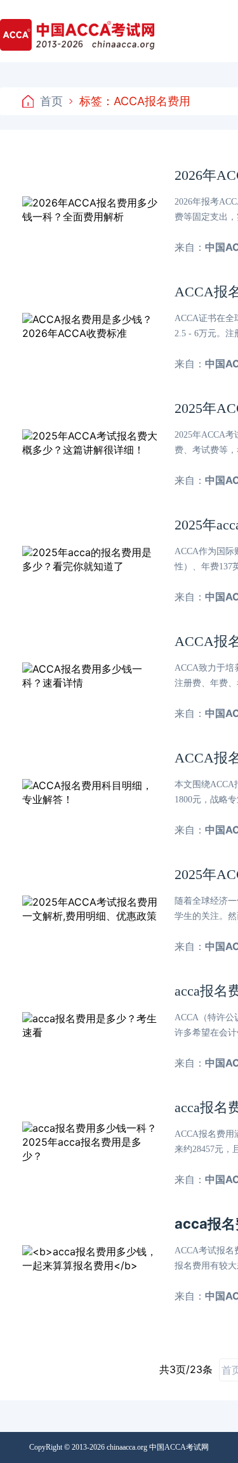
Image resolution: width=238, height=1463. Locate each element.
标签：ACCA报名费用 (134, 101)
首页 (51, 101)
